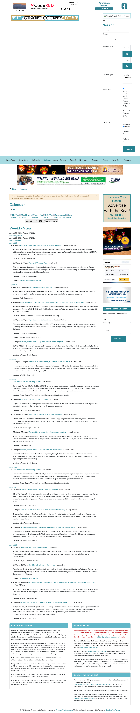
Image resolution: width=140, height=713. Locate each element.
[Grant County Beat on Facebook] (124, 5)
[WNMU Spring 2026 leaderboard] (70, 169)
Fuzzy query (126, 114)
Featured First (126, 140)
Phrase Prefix (126, 104)
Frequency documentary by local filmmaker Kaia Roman (49, 362)
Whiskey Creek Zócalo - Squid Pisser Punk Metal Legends (41, 342)
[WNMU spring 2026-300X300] (117, 240)
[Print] (14, 209)
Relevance (126, 124)
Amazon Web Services (64, 710)
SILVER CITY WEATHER (73, 8)
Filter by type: (108, 74)
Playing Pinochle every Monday (40, 287)
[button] (11, 160)
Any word (125, 94)
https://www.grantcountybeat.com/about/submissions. (93, 684)
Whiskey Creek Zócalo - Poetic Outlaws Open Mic (39, 489)
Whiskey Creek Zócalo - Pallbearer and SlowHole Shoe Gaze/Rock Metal (47, 527)
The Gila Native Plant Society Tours (41, 565)
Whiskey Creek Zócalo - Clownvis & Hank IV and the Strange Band (45, 602)
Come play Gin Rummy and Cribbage (34, 399)
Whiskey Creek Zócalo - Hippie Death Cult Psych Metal (41, 449)
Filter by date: (108, 46)
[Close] (104, 20)
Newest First (126, 128)
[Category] (127, 77)
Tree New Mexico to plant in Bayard (33, 547)
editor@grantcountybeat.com (108, 637)
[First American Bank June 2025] (117, 295)
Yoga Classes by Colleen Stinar (39, 320)
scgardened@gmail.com (29, 578)
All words (125, 90)
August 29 (13, 545)
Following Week (15, 240)
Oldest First (126, 132)
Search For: (107, 89)
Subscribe (118, 339)
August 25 (13, 359)
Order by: (106, 122)
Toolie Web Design (113, 710)
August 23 (13, 243)
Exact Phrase (126, 99)
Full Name (106, 321)
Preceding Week (15, 235)
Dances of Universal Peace (38, 263)
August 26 (13, 379)
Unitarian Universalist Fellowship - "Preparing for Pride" (41, 245)
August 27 (13, 467)
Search (129, 149)
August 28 (13, 487)
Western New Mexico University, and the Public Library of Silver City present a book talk (61, 582)
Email (106, 331)
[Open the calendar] (127, 54)
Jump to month (52, 221)
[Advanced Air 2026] (117, 271)
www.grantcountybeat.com (89, 647)
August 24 (13, 285)
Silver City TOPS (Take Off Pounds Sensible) (45, 414)
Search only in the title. (112, 40)
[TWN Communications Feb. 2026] (70, 180)
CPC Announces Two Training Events (27, 382)
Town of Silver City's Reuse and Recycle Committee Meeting (43, 510)
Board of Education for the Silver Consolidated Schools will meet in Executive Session (52, 302)
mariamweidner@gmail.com (30, 280)
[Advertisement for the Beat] (117, 208)
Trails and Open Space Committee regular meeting (47, 432)
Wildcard (126, 111)
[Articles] (127, 75)
